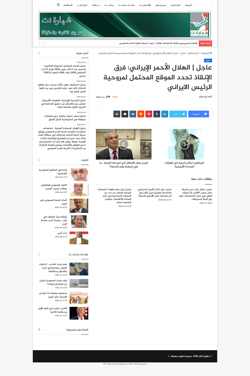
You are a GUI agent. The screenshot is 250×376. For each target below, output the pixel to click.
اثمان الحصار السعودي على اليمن (53, 202)
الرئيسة (188, 5)
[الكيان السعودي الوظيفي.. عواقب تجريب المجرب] (79, 189)
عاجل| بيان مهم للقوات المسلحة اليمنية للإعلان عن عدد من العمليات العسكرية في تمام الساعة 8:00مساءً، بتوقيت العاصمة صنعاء (114, 196)
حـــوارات (96, 5)
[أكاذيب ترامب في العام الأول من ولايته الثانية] (79, 313)
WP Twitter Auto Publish (112, 364)
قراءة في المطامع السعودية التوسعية (53, 172)
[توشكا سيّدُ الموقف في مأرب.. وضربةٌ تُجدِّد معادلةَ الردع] (79, 221)
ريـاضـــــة (109, 5)
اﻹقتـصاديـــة (145, 5)
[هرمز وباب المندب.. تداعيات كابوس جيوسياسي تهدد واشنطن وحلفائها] (79, 269)
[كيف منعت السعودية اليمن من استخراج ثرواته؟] (79, 283)
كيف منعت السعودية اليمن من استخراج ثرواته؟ (53, 282)
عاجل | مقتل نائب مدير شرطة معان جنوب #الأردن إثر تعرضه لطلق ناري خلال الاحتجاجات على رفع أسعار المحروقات (195, 194)
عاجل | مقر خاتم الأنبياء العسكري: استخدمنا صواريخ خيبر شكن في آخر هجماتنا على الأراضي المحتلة (154, 193)
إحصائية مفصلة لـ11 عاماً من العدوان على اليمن (53, 295)
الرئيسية (205, 53)
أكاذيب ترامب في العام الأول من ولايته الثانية (52, 310)
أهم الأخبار (67, 5)
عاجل (183, 53)
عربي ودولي (160, 5)
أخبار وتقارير (193, 53)
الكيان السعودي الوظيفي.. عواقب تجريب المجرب (53, 187)
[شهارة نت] (125, 25)
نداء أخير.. (62, 233)
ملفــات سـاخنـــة (126, 5)
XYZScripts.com (140, 364)
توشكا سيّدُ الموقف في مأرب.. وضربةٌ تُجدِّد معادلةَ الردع (54, 220)
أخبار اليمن (175, 5)
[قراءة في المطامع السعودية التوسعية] (79, 174)
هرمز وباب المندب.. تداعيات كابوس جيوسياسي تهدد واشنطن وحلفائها (53, 267)
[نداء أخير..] (79, 238)
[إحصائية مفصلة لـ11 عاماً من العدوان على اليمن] (79, 298)
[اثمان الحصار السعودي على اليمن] (79, 206)
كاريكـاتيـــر (82, 5)
